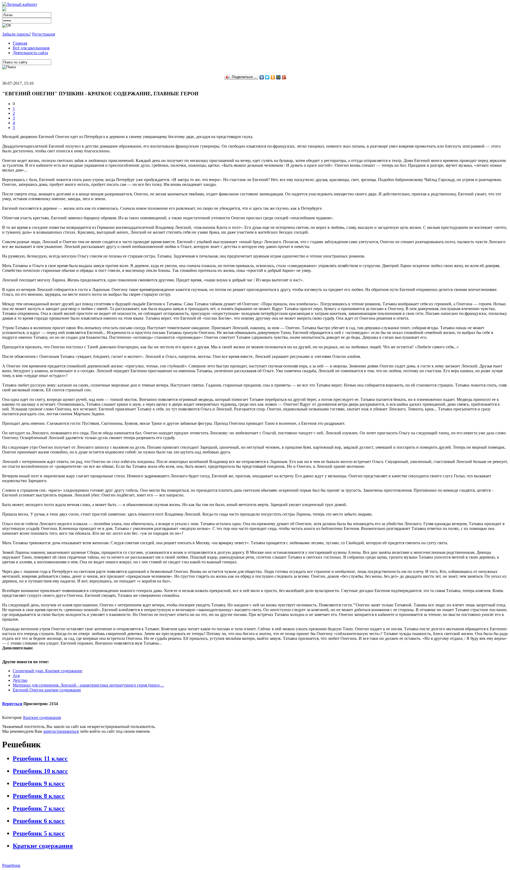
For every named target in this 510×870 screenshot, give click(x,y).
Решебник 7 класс (39, 808)
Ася (16, 675)
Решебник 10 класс (40, 771)
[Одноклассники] (273, 77)
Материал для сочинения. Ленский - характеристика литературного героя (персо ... (88, 685)
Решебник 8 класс (39, 795)
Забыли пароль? (16, 34)
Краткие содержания (42, 717)
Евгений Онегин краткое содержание (47, 690)
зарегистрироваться (61, 731)
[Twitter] (267, 77)
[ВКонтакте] (262, 77)
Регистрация (43, 34)
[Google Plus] (284, 77)
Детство (20, 680)
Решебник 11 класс (40, 758)
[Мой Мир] (278, 77)
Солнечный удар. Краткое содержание (47, 670)
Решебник (11, 865)
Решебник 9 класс (39, 783)
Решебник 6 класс (39, 820)
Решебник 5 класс (39, 833)
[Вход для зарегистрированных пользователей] (19, 4)
